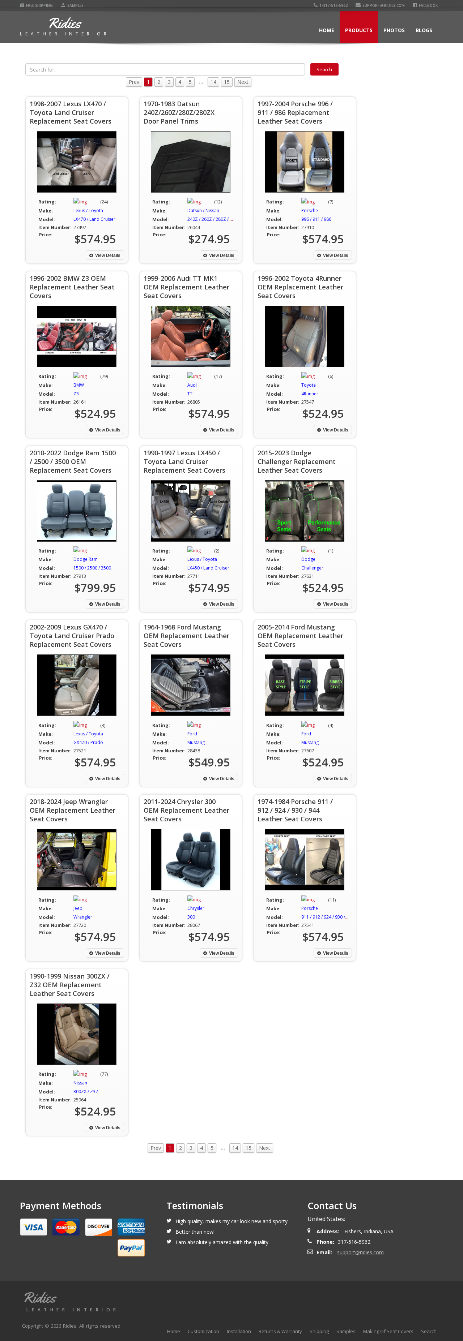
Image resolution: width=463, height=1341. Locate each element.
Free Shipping (39, 5)
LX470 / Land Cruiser (94, 219)
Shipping (319, 1331)
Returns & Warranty (280, 1331)
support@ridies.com (383, 5)
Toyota (308, 385)
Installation (239, 1331)
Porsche (309, 210)
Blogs (424, 30)
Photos (394, 30)
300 (191, 917)
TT (189, 394)
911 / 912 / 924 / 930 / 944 (327, 917)
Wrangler (82, 917)
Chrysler (195, 908)
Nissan (80, 1083)
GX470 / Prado (88, 742)
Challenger (312, 568)
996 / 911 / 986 (316, 219)
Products (359, 30)
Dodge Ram (85, 559)
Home (326, 30)
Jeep (77, 908)
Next (243, 81)
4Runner (309, 394)
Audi (192, 385)
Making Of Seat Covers (388, 1331)
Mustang (196, 742)
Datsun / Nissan (203, 210)
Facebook (428, 5)
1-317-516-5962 (333, 5)
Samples (75, 5)
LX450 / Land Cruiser (208, 568)
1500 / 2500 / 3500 (92, 568)
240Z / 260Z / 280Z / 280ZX (215, 219)
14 (213, 81)
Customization (203, 1331)
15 (227, 81)
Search (429, 1331)
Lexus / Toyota (88, 210)
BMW (78, 385)
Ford (192, 734)
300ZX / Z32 (85, 1091)
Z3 (76, 394)
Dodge (308, 559)
